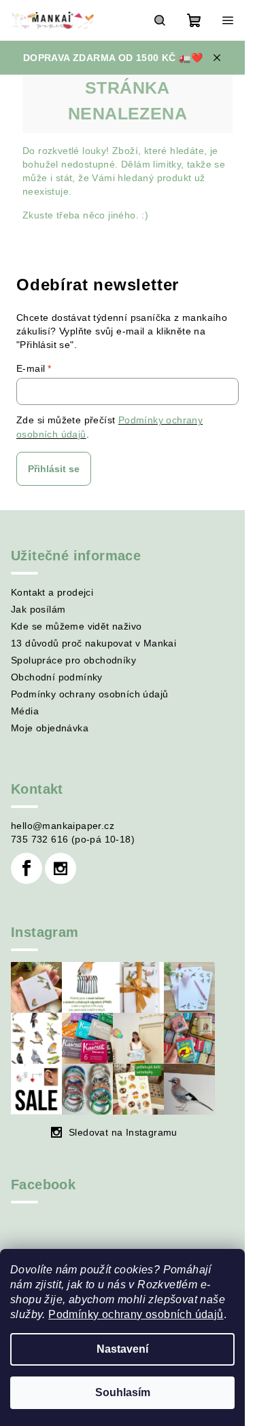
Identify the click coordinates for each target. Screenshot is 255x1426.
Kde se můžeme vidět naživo (76, 626)
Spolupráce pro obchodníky (73, 660)
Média (25, 711)
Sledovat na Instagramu (123, 1132)
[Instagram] (60, 868)
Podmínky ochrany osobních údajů (135, 1314)
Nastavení (122, 1349)
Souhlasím (122, 1392)
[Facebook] (26, 868)
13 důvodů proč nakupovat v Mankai (93, 643)
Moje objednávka (49, 727)
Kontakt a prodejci (52, 592)
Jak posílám (38, 609)
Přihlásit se (54, 468)
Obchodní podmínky (57, 677)
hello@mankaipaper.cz (62, 825)
